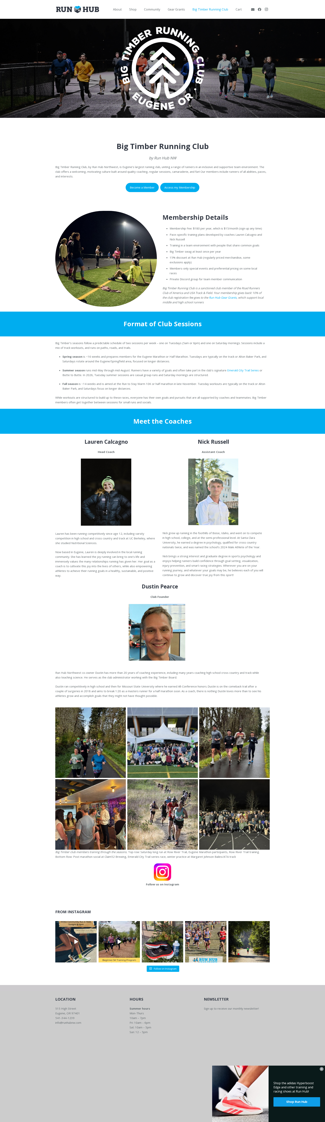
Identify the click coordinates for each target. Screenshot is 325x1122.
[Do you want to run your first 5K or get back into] (119, 941)
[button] (124, 9)
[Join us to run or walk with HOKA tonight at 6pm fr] (76, 941)
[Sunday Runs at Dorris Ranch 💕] (249, 941)
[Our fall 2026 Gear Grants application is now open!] (205, 941)
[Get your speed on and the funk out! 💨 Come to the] (162, 941)
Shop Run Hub (296, 1102)
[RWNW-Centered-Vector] (77, 9)
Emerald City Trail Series (243, 370)
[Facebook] (259, 9)
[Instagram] (266, 9)
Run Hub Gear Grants (223, 297)
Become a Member (142, 187)
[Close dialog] (321, 1069)
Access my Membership (179, 187)
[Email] (252, 9)
